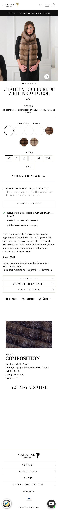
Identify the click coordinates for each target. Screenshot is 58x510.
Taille (29, 152)
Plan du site (28, 471)
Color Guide (29, 278)
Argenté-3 (39, 130)
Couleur (29, 123)
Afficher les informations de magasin (22, 225)
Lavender (34, 142)
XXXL (29, 166)
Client (28, 478)
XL (39, 158)
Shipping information (29, 284)
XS (9, 158)
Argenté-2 (29, 130)
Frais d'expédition (24, 110)
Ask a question (29, 290)
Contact (28, 465)
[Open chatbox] (51, 504)
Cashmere (23, 142)
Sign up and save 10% (28, 485)
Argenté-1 (18, 130)
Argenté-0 (8, 130)
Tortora (49, 130)
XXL (48, 158)
